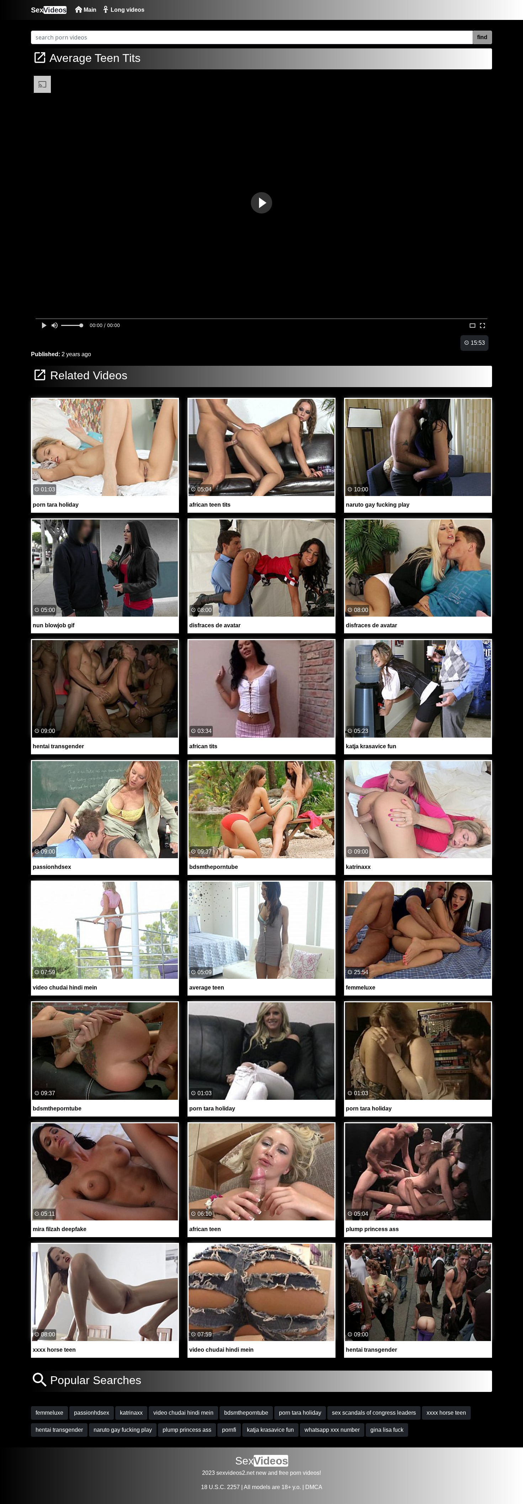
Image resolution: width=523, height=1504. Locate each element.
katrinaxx (131, 1413)
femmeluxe (49, 1413)
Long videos (126, 10)
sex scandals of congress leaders (374, 1413)
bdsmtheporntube (246, 1413)
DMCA (313, 1487)
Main (89, 10)
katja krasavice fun (270, 1430)
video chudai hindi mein (183, 1413)
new (261, 1473)
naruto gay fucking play (123, 1430)
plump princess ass (187, 1430)
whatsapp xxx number (332, 1430)
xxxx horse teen (446, 1413)
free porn (290, 1473)
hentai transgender (59, 1430)
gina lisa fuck (386, 1430)
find (482, 37)
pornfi (229, 1430)
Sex (49, 10)
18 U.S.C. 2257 (220, 1487)
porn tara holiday (300, 1413)
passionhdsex (91, 1413)
